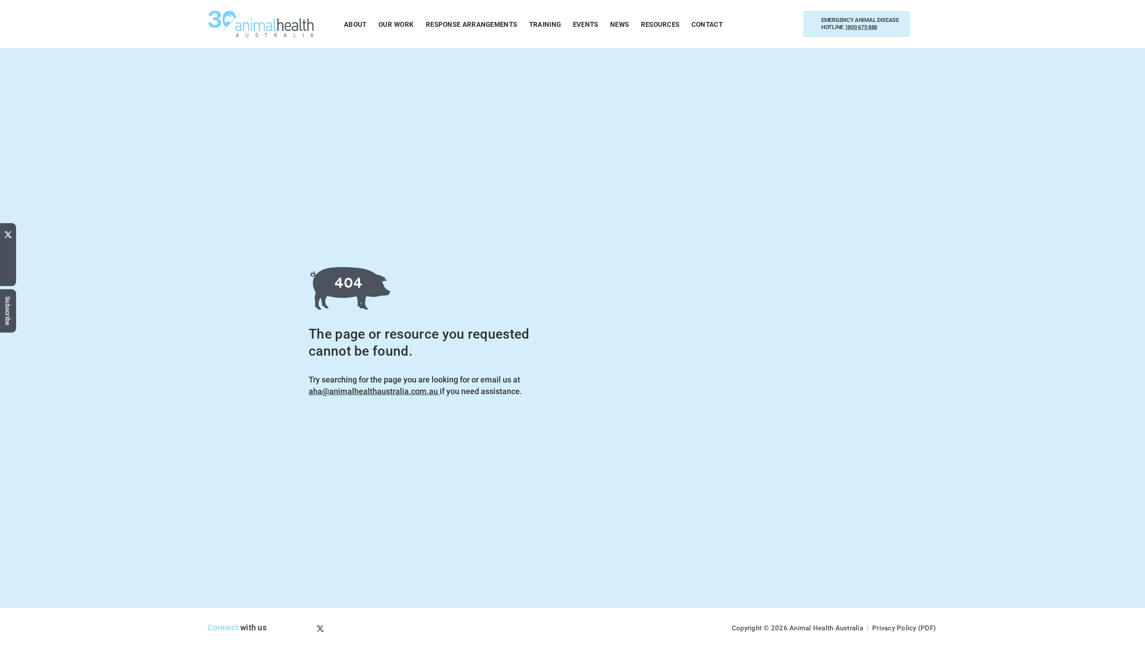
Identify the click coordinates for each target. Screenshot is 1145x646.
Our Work (396, 24)
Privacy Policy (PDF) (904, 627)
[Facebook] (8, 261)
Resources (660, 24)
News (619, 24)
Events (585, 24)
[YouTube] (8, 248)
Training (545, 24)
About (355, 24)
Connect (223, 627)
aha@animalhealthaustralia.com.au (374, 391)
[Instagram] (305, 628)
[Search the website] (931, 24)
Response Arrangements (471, 24)
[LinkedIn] (8, 277)
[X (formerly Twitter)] (8, 232)
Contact (707, 24)
